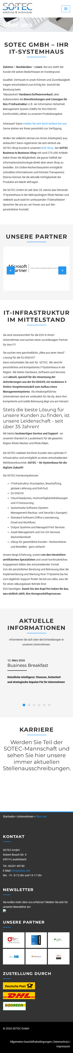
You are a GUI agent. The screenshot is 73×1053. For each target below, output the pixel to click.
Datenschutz (61, 1041)
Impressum (63, 1046)
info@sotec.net (20, 870)
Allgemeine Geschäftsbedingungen (31, 1041)
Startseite (9, 816)
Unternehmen (25, 816)
